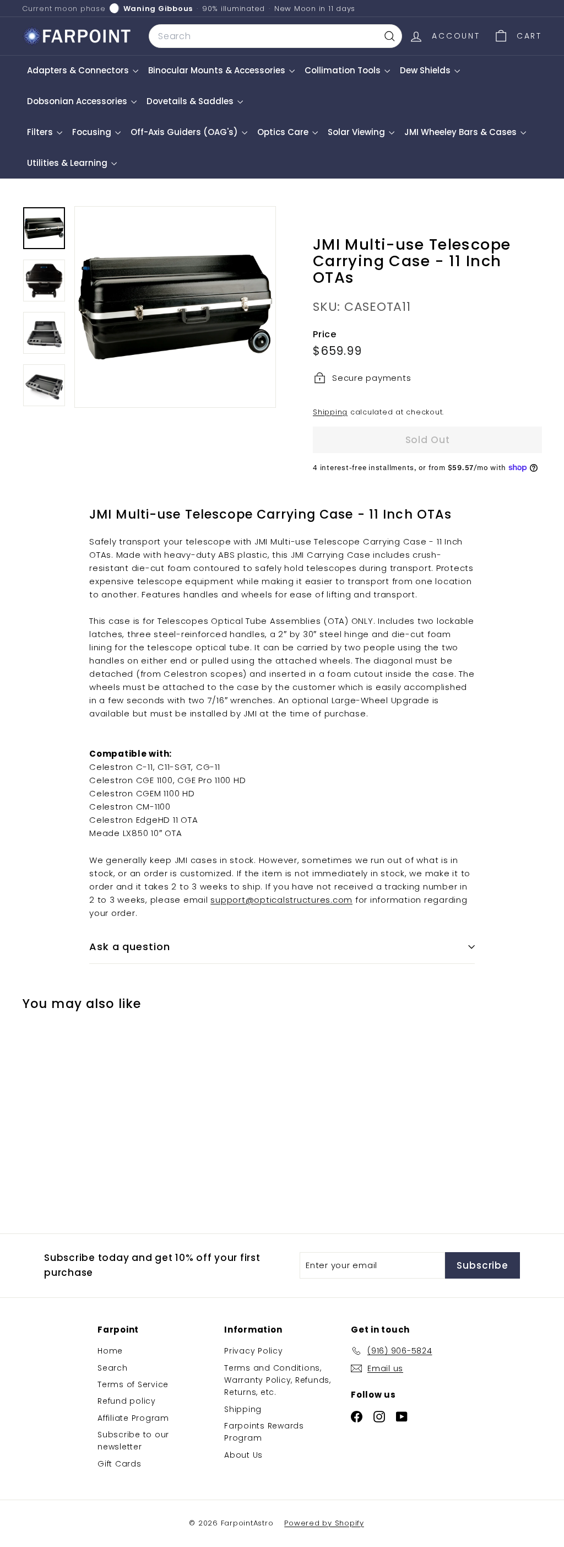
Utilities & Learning (68, 163)
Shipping (330, 412)
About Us (243, 1454)
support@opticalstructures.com (281, 899)
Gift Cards (119, 1463)
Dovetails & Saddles (191, 101)
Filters (41, 132)
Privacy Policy (253, 1350)
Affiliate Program (133, 1418)
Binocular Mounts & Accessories (218, 70)
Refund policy (126, 1400)
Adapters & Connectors (79, 70)
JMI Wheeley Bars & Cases (461, 132)
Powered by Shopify (324, 1523)
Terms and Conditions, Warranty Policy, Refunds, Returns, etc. (277, 1380)
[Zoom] (175, 307)
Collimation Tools (344, 70)
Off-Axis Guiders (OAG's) (185, 132)
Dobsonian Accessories (78, 101)
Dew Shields (426, 70)
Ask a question (129, 946)
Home (110, 1350)
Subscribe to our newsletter (133, 1440)
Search (112, 1367)
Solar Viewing (357, 132)
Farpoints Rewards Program (264, 1431)
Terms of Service (133, 1384)
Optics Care (284, 132)
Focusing (92, 132)
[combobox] (275, 36)
